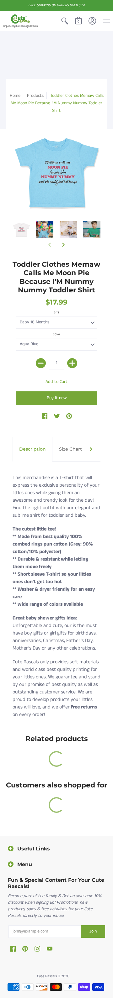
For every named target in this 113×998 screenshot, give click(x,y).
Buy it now (57, 398)
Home (15, 95)
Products (35, 95)
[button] (65, 21)
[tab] (32, 449)
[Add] (72, 363)
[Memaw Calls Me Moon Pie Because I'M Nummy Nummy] (21, 229)
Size (57, 312)
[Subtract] (41, 363)
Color (56, 334)
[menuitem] (65, 21)
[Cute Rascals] (20, 21)
